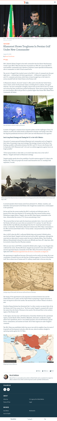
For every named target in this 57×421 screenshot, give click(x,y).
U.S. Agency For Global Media (36, 399)
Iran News (6, 410)
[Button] (5, 60)
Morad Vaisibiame (9, 56)
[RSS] (8, 389)
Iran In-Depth (6, 413)
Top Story (6, 44)
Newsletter (13, 419)
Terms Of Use (6, 402)
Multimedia (32, 410)
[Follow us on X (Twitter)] (4, 389)
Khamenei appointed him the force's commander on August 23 (30, 251)
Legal (30, 402)
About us (5, 399)
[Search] (45, 419)
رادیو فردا (30, 419)
